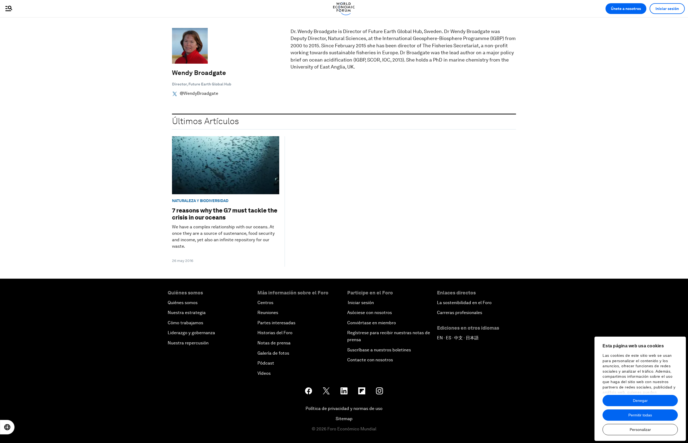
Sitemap (344, 418)
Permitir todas (640, 415)
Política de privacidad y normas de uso (344, 408)
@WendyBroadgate (199, 93)
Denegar (640, 400)
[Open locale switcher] (7, 427)
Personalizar (640, 429)
